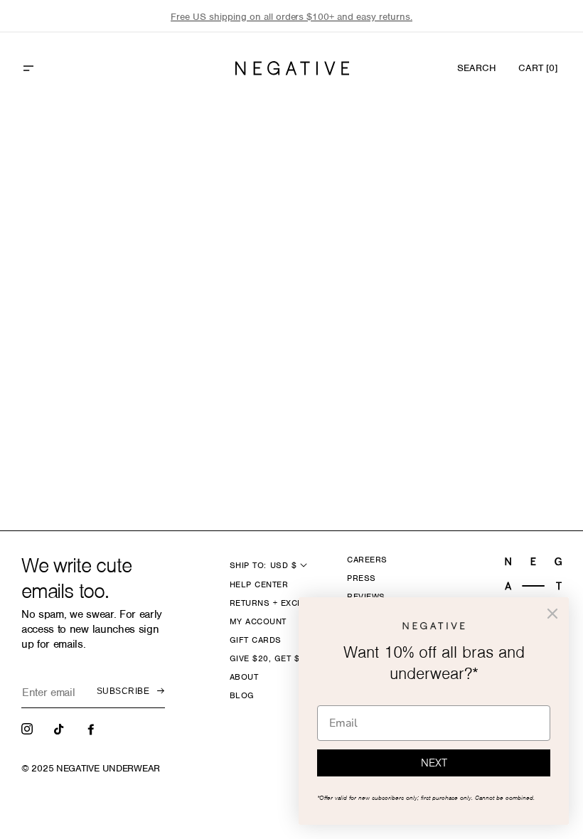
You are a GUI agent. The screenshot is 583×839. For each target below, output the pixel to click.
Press (361, 578)
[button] (59, 68)
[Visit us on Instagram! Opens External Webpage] (28, 728)
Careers (367, 559)
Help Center (259, 584)
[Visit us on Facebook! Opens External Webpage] (92, 728)
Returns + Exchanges (281, 603)
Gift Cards (256, 640)
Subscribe (123, 691)
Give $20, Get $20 (270, 658)
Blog (242, 695)
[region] (291, 16)
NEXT (434, 763)
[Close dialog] (552, 613)
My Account (258, 621)
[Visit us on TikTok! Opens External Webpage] (60, 728)
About (244, 677)
